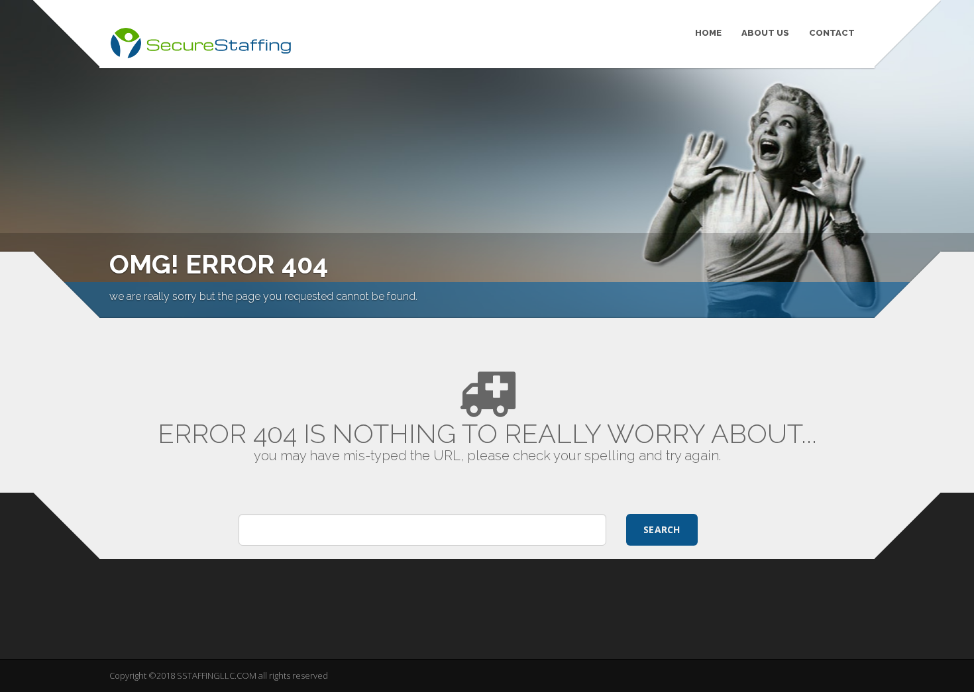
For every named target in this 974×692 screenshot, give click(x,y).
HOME (708, 33)
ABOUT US (765, 33)
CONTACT (832, 33)
